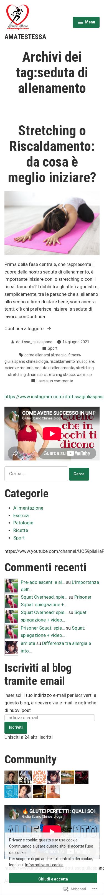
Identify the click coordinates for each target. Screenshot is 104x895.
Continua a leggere (24, 329)
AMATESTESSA (25, 37)
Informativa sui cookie (44, 865)
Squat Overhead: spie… (44, 597)
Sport (52, 348)
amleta (28, 643)
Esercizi (21, 515)
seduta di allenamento (54, 368)
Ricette (20, 530)
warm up (84, 374)
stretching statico (59, 374)
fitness (74, 355)
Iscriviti (16, 727)
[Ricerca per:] (36, 473)
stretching (85, 368)
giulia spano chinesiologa (26, 361)
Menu (86, 23)
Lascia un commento (55, 381)
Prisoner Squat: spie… (43, 628)
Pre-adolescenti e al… (43, 582)
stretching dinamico (25, 374)
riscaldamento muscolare (72, 361)
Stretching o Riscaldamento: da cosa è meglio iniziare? (52, 154)
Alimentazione (28, 508)
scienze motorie (19, 368)
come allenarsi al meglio (45, 355)
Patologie (23, 523)
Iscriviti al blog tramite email (38, 674)
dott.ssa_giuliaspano (34, 342)
